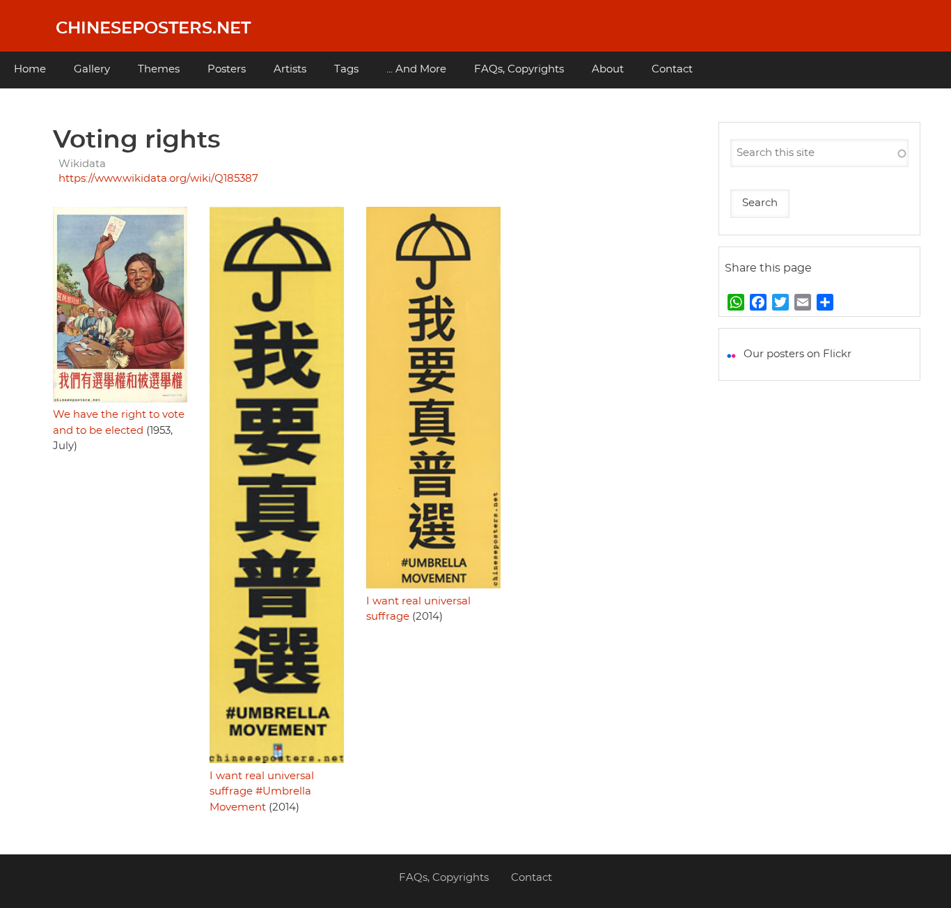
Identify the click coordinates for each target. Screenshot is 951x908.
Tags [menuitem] (346, 69)
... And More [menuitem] (416, 69)
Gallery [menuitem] (92, 69)
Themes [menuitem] (159, 69)
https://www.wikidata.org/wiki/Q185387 (158, 178)
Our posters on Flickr (797, 354)
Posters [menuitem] (226, 69)
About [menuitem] (608, 69)
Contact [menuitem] (672, 69)
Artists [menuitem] (290, 69)
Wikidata (82, 164)
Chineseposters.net (153, 28)
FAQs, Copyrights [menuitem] (519, 69)
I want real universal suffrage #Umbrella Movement (262, 792)
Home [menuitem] (30, 69)
